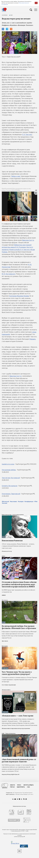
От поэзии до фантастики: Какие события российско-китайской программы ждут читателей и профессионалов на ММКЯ (19, 584)
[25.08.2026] (19, 648)
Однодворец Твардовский (11, 494)
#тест (3, 685)
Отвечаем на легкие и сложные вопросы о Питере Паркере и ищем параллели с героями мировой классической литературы (19, 679)
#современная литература (17, 728)
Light (3, 733)
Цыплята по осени (8, 464)
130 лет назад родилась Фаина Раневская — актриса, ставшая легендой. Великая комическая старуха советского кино (18, 546)
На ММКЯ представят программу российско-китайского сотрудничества (18, 591)
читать (19, 785)
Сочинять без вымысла (9, 486)
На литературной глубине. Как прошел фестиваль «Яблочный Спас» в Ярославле (19, 627)
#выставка (13, 501)
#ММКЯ (4, 595)
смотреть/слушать (28, 785)
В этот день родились (18, 514)
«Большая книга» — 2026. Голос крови (17, 716)
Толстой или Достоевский (11, 478)
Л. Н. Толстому (27, 135)
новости (12, 785)
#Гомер (9, 774)
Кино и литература (7, 514)
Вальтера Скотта (28, 240)
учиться (12, 787)
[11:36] (19, 602)
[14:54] (19, 558)
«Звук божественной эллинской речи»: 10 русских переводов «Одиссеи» (19, 760)
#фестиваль (5, 641)
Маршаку (32, 339)
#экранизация (12, 685)
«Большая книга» (6, 690)
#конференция (28, 501)
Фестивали (5, 600)
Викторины (5, 646)
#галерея (20, 501)
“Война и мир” (16, 176)
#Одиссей (16, 774)
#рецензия (27, 728)
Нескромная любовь (9, 470)
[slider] (19, 206)
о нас (28, 787)
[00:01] (19, 516)
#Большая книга (6, 728)
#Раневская (5, 551)
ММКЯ (3, 556)
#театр (10, 551)
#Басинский (5, 501)
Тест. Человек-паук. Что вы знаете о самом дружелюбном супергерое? (17, 673)
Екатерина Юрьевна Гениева (19, 296)
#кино (6, 685)
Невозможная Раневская (12, 540)
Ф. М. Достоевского (8, 274)
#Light (12, 774)
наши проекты (21, 787)
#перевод (4, 774)
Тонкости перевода (10, 733)
